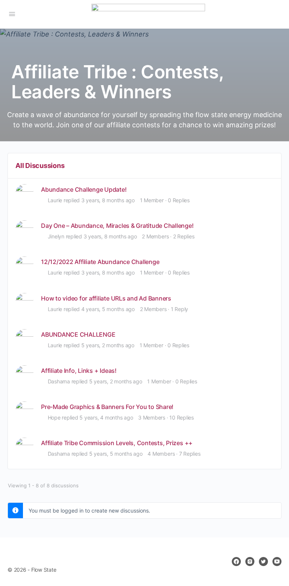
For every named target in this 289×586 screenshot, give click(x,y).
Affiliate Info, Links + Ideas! (79, 370)
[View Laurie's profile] (24, 193)
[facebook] (236, 561)
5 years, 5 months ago (116, 453)
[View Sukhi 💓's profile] (24, 302)
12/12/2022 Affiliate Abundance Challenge (100, 262)
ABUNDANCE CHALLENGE (78, 334)
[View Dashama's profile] (24, 374)
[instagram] (249, 561)
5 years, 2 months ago (107, 345)
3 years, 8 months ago (108, 200)
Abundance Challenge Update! (84, 189)
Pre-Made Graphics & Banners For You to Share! (107, 407)
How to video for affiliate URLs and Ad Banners (106, 298)
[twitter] (263, 561)
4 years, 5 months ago (108, 309)
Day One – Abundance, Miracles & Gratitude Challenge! (117, 225)
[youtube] (276, 561)
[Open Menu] (12, 14)
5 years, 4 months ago (106, 417)
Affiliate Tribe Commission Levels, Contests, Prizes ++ (117, 443)
